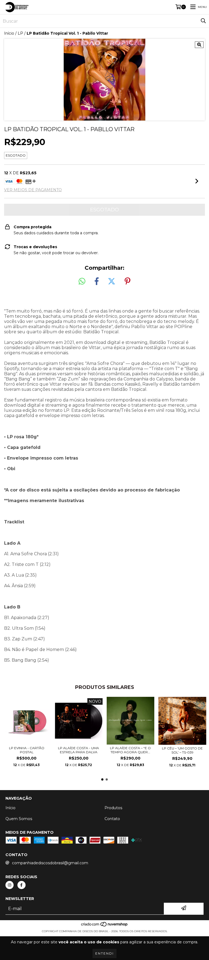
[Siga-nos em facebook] (21, 885)
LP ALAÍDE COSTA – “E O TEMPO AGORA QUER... (130, 750)
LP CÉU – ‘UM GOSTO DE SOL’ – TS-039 (182, 750)
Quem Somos (18, 818)
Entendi (104, 953)
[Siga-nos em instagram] (9, 885)
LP (20, 33)
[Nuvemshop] (104, 926)
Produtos (113, 807)
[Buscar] (203, 21)
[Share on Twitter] (111, 281)
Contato (112, 818)
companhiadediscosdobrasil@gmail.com (50, 862)
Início (9, 33)
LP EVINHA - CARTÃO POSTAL (26, 750)
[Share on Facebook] (96, 281)
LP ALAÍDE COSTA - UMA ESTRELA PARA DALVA (78, 750)
